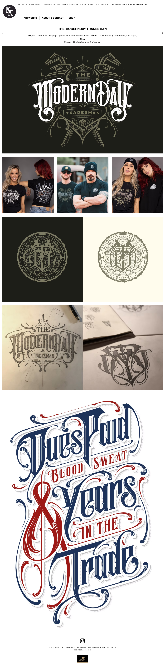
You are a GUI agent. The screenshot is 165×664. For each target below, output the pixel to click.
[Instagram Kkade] (82, 641)
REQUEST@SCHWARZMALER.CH (102, 647)
